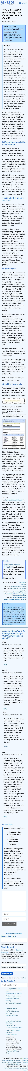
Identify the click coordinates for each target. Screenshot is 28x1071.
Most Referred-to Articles (14, 993)
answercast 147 (15, 588)
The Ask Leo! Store (12, 1015)
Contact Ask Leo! (11, 1025)
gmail (23, 588)
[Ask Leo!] (8, 3)
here (24, 978)
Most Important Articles (13, 996)
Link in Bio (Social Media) (13, 1003)
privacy (23, 590)
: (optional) (9, 962)
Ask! (7, 991)
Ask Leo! (14, 616)
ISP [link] (10, 491)
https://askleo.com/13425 (18, 586)
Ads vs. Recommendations (14, 1028)
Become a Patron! (11, 1008)
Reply (5, 664)
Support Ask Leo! (14, 988)
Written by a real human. (14, 933)
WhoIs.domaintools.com (14, 500)
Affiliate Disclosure (11, 1034)
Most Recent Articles (12, 998)
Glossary (8, 1001)
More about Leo (7, 624)
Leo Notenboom (10, 607)
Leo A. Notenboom (9, 21)
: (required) (12, 967)
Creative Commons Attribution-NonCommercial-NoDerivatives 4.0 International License (11, 1062)
